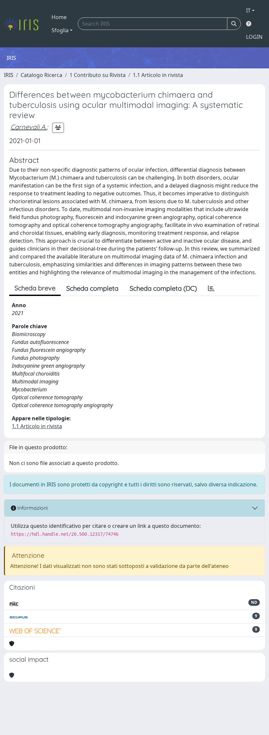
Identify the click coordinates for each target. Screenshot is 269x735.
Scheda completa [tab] (92, 288)
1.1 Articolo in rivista (158, 75)
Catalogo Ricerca (41, 75)
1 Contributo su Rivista (98, 75)
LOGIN (254, 36)
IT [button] (248, 10)
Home (59, 17)
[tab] (211, 288)
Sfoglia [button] (60, 30)
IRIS (8, 75)
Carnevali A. (28, 127)
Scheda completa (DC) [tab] (163, 288)
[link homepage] (24, 24)
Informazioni (32, 507)
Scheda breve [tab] (34, 288)
